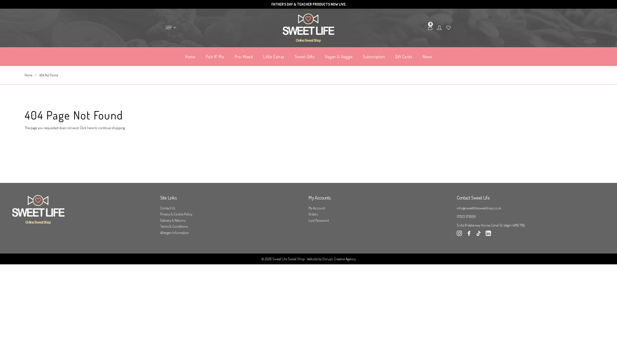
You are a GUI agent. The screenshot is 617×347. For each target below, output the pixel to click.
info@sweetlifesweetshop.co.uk (479, 208)
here (90, 128)
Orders (313, 214)
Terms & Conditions (174, 226)
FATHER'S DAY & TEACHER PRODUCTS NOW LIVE (308, 4)
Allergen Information (174, 232)
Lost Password (318, 220)
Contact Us (167, 208)
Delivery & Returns (173, 220)
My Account (316, 208)
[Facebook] (469, 234)
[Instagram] (459, 234)
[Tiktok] (478, 234)
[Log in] (439, 28)
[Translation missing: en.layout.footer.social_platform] (488, 234)
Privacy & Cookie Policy (176, 214)
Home (28, 75)
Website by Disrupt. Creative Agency (331, 259)
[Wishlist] (448, 28)
